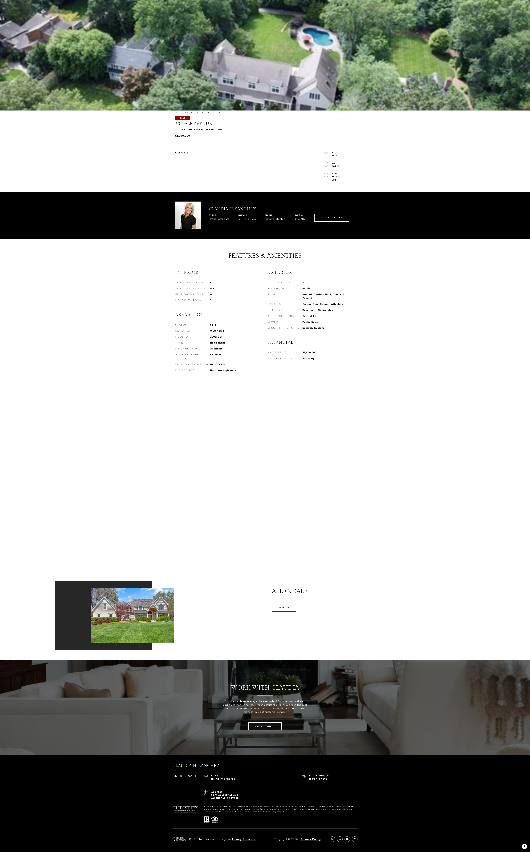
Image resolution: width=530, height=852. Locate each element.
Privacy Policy (310, 839)
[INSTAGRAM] (332, 839)
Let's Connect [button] (265, 726)
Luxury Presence (244, 839)
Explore (284, 607)
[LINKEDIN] (340, 839)
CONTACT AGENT (331, 217)
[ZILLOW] (354, 839)
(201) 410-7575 (247, 219)
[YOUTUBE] (347, 839)
